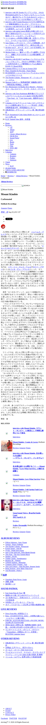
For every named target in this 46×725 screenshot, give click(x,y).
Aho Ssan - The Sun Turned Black (17, 554)
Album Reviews (21, 176)
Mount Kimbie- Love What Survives (26, 479)
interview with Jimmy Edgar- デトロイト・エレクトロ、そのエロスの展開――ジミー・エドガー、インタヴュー (28, 502)
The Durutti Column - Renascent (16, 546)
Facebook (4, 718)
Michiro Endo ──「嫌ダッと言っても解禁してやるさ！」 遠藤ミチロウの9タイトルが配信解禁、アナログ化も (25, 54)
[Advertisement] (23, 683)
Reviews (8, 125)
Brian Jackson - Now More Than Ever (18, 568)
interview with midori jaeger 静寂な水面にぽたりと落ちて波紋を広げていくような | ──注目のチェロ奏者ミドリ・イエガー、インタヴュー (25, 33)
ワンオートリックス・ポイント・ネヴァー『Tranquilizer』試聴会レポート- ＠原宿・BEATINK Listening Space (22, 632)
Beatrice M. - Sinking (13, 560)
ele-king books (10, 168)
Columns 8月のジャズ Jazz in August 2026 (21, 69)
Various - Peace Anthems (14, 544)
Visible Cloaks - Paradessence (15, 558)
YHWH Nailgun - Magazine (15, 562)
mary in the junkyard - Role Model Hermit (20, 552)
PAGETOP (22, 718)
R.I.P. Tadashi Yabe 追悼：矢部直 (17, 119)
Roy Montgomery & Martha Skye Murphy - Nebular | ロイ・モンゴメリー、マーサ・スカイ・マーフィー (25, 89)
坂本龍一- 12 (10, 584)
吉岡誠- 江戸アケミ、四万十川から (19, 648)
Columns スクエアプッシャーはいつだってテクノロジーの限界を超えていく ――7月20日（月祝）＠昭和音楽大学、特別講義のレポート (24, 105)
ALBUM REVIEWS (10, 538)
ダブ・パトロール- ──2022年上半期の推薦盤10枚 (25, 605)
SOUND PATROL (9, 588)
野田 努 (4, 212)
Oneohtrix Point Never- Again (16, 579)
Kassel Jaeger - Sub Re (13, 548)
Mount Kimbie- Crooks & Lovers (25, 442)
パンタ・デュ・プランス (19, 269)
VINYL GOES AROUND (14, 170)
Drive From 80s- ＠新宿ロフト (16, 614)
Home (7, 123)
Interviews (9, 150)
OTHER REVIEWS (10, 638)
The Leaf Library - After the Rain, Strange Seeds (22, 566)
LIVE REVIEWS (9, 609)
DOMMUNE (12, 172)
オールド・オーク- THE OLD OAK (19, 650)
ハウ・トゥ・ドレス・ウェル (19, 267)
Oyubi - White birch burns (14, 550)
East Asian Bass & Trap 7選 (15, 593)
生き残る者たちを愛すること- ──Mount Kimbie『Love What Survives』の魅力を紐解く (29, 468)
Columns (8, 152)
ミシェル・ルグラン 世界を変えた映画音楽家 (23, 657)
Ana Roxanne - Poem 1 (13, 570)
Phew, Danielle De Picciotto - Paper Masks (20, 71)
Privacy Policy (10, 715)
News (7, 164)
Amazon (4, 208)
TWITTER (13, 718)
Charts (7, 162)
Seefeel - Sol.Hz (11, 556)
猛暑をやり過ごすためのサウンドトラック (22, 595)
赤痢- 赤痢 (9, 582)
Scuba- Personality (20, 525)
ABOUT (8, 709)
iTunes (9, 208)
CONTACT (9, 713)
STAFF (8, 711)
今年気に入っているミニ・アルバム (19, 602)
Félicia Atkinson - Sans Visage (16, 542)
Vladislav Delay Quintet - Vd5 (16, 564)
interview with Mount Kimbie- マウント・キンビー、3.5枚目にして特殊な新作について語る (28, 430)
